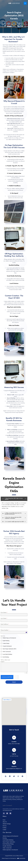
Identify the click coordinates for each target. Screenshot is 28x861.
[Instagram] (7, 813)
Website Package (7, 824)
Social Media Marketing (8, 840)
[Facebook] (10, 813)
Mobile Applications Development (10, 849)
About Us (5, 822)
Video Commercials (7, 848)
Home (4, 820)
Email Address (5, 624)
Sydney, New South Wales (14, 743)
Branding (5, 838)
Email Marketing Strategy (8, 844)
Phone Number (5, 630)
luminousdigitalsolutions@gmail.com (14, 768)
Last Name (4, 618)
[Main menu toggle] (25, 3)
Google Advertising (7, 846)
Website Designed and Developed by (9, 858)
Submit (14, 682)
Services (3, 636)
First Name (4, 612)
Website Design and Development (10, 836)
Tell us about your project (5, 660)
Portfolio (4, 827)
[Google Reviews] (4, 813)
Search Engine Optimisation (9, 842)
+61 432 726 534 (14, 756)
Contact (4, 829)
